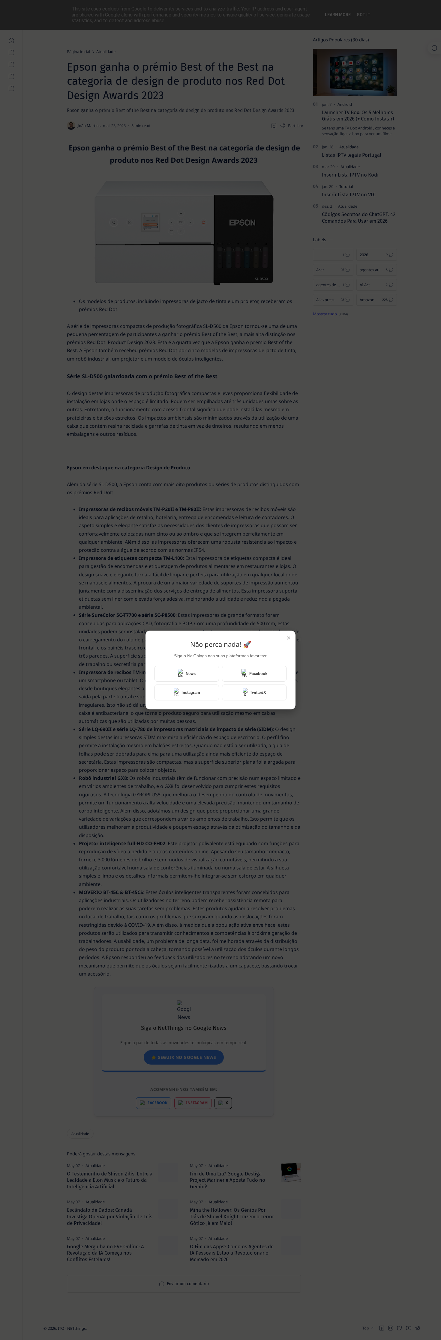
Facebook (258, 673)
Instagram (191, 692)
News (191, 673)
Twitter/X (258, 692)
